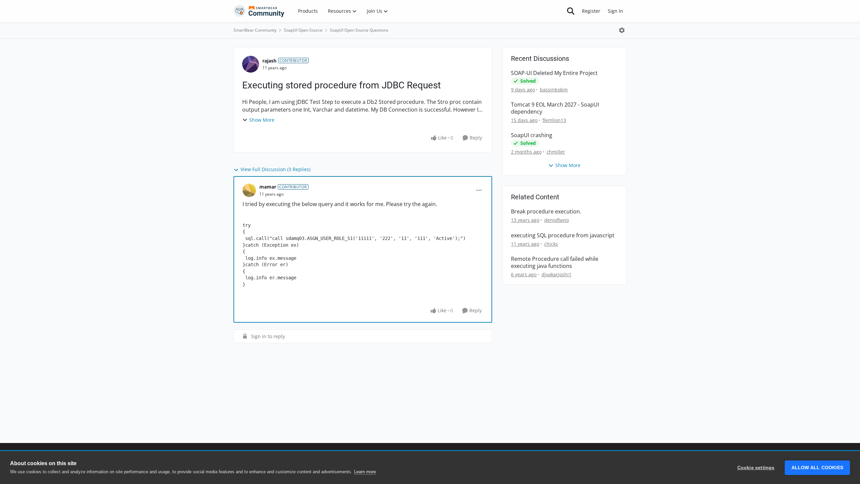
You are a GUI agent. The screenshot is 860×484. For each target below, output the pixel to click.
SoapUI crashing (531, 135)
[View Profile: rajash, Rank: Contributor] (250, 64)
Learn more (365, 471)
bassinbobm (554, 89)
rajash (269, 60)
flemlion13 (554, 120)
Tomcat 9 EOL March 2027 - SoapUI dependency (555, 108)
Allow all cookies (817, 467)
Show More (261, 120)
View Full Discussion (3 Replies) (275, 169)
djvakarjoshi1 (556, 274)
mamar (267, 187)
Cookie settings (756, 467)
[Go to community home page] (259, 11)
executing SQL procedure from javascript (562, 235)
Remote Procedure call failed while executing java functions (554, 262)
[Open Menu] (622, 30)
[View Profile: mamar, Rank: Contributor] (249, 190)
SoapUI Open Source (303, 30)
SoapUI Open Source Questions (359, 30)
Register (591, 11)
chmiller (556, 152)
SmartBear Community (254, 30)
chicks (551, 244)
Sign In (615, 11)
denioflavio (556, 220)
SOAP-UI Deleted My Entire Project (554, 73)
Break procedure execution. (546, 211)
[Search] (571, 11)
